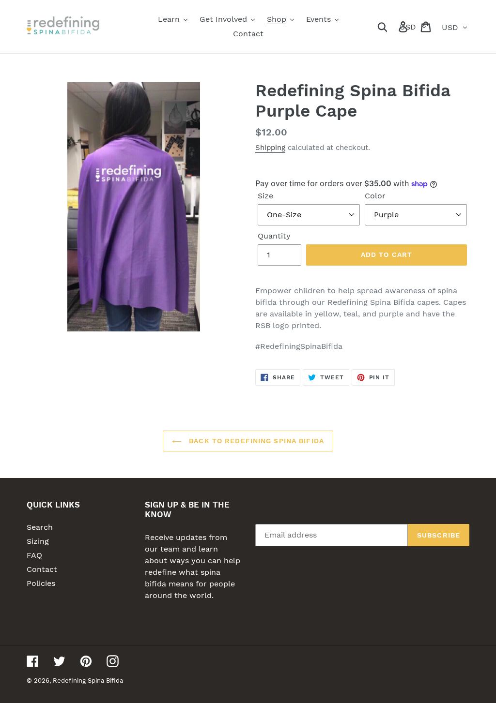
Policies (41, 583)
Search (40, 527)
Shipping (270, 147)
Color (375, 195)
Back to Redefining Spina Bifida (255, 441)
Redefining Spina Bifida (88, 680)
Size (265, 195)
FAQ (34, 555)
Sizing (38, 541)
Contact (42, 569)
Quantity (274, 235)
